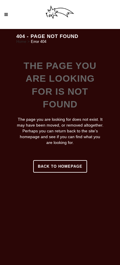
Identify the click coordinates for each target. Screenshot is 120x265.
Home (21, 41)
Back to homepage (60, 166)
